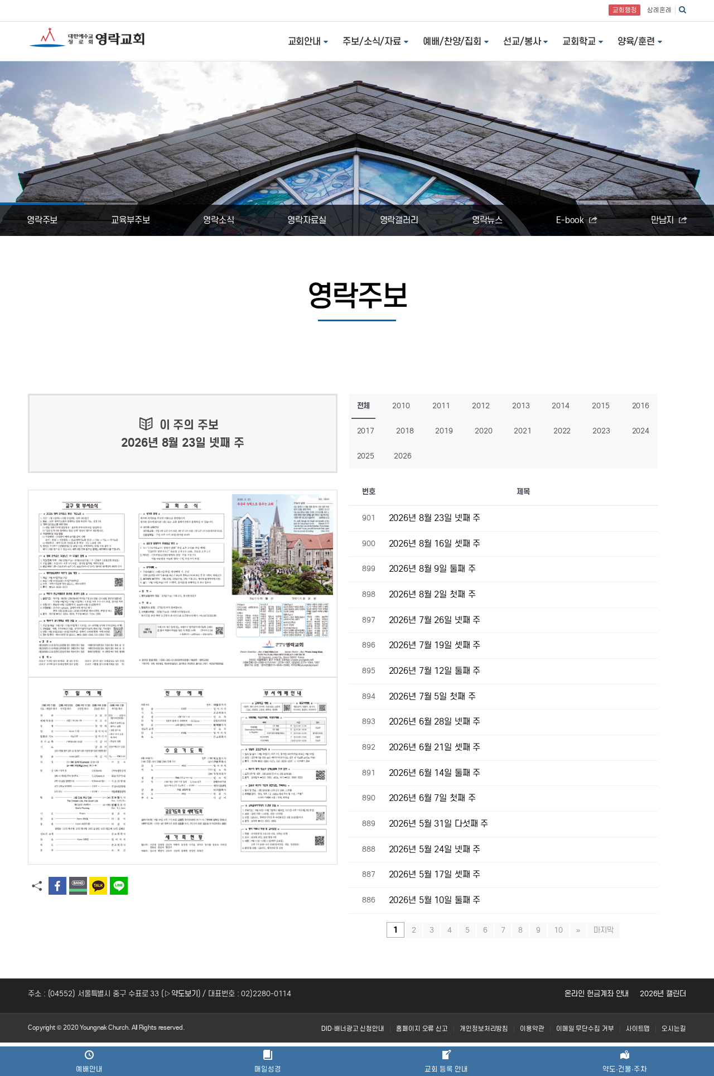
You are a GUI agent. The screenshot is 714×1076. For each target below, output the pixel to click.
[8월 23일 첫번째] (182, 583)
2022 (562, 431)
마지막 (604, 930)
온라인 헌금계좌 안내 (597, 993)
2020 (484, 431)
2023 (601, 431)
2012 (481, 406)
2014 (561, 406)
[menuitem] (353, 1028)
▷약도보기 (181, 993)
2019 (444, 431)
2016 (641, 406)
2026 (403, 456)
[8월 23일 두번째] (182, 771)
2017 (366, 431)
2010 (401, 406)
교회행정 (624, 10)
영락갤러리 (399, 220)
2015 (601, 406)
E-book (571, 220)
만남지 (664, 220)
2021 (523, 431)
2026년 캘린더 (663, 993)
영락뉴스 (487, 220)
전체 (363, 406)
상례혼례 (659, 10)
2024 (641, 431)
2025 (366, 456)
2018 (405, 431)
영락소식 (218, 220)
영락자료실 (306, 220)
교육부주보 (130, 220)
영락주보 (42, 220)
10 (558, 930)
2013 (521, 406)
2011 (441, 406)
